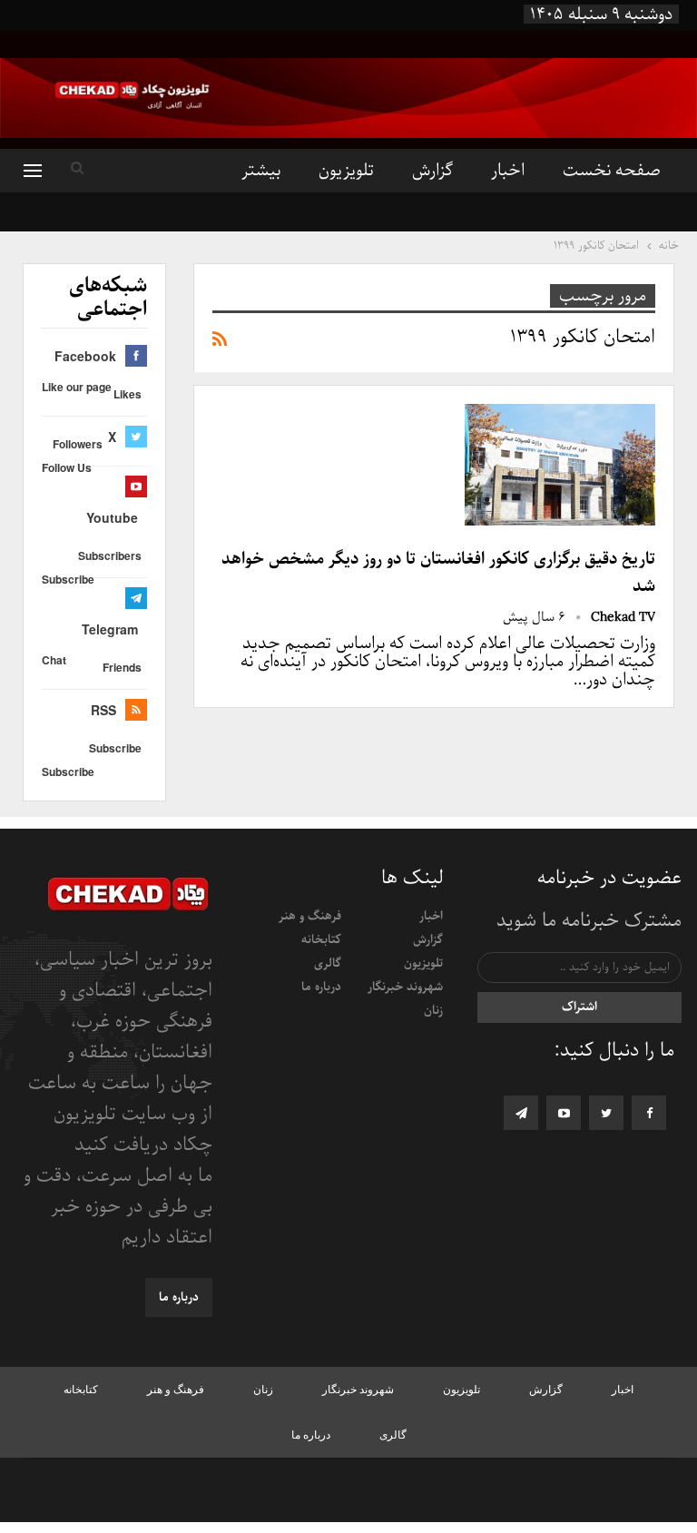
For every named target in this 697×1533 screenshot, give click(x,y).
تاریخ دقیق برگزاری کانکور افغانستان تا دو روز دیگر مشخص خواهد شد (438, 573)
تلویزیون (346, 170)
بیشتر (260, 170)
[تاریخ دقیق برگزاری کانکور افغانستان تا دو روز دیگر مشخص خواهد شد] (560, 465)
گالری (327, 963)
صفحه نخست (612, 170)
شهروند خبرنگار (405, 987)
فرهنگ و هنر (310, 916)
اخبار (508, 170)
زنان (433, 1010)
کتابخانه (321, 939)
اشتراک (579, 1007)
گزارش (432, 170)
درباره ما (321, 987)
